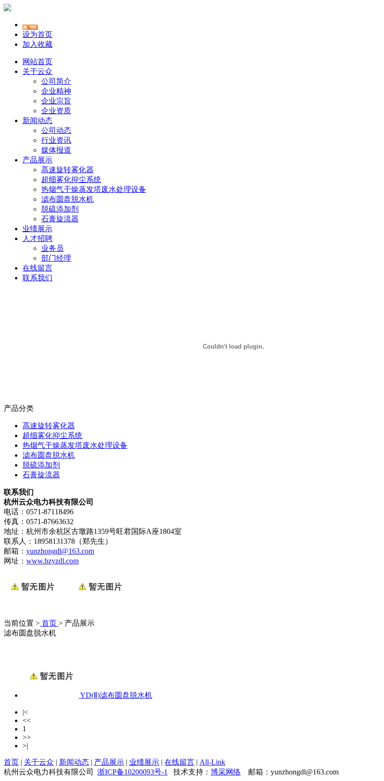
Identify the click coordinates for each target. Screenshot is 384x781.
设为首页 (37, 34)
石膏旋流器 (60, 219)
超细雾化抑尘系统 (71, 179)
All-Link (212, 762)
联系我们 (37, 278)
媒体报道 (56, 150)
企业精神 (56, 91)
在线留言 (37, 268)
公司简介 (56, 81)
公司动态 (56, 130)
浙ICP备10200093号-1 (132, 772)
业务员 (52, 248)
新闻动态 (37, 120)
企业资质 (56, 111)
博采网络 (226, 772)
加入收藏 (37, 44)
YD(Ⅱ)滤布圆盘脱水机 (116, 695)
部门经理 (56, 258)
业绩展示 (37, 229)
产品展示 (37, 160)
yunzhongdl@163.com (60, 551)
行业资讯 (56, 140)
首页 (49, 623)
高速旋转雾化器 (67, 170)
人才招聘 (37, 238)
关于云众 (37, 71)
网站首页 (37, 62)
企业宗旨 (56, 101)
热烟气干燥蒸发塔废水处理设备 (93, 189)
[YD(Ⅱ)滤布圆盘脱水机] (51, 695)
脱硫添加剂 (60, 209)
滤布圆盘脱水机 (67, 199)
